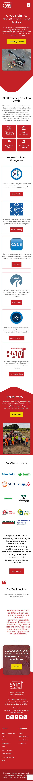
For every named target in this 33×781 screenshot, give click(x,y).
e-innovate (26, 777)
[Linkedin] (21, 717)
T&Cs (10, 777)
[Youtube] (8, 717)
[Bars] (28, 5)
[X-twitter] (25, 717)
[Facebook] (16, 717)
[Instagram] (12, 717)
